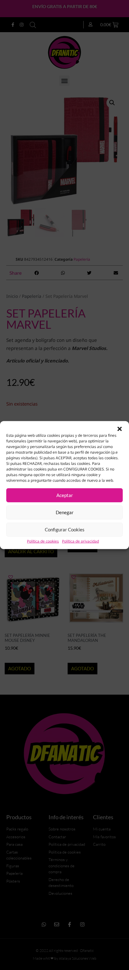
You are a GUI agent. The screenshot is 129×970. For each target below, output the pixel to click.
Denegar (65, 512)
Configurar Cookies (65, 529)
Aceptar (64, 495)
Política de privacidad (80, 541)
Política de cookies (43, 541)
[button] (119, 429)
